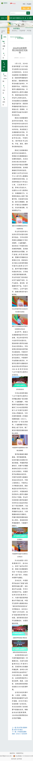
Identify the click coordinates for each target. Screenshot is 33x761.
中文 (24, 4)
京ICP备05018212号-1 (6, 756)
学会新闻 (4, 66)
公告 (4, 56)
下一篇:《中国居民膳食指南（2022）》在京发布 (19, 733)
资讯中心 (4, 37)
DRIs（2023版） (5, 78)
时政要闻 (4, 46)
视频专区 (4, 101)
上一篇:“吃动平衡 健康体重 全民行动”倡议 (19, 728)
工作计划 (4, 90)
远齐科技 (19, 759)
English (29, 4)
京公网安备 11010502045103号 (24, 756)
